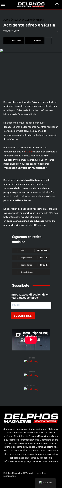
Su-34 (28, 151)
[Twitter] (31, 483)
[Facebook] (14, 483)
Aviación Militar (34, 20)
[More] (48, 40)
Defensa (19, 20)
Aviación (8, 20)
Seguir (44, 257)
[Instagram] (23, 483)
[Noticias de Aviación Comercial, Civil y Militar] (31, 4)
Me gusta (42, 250)
